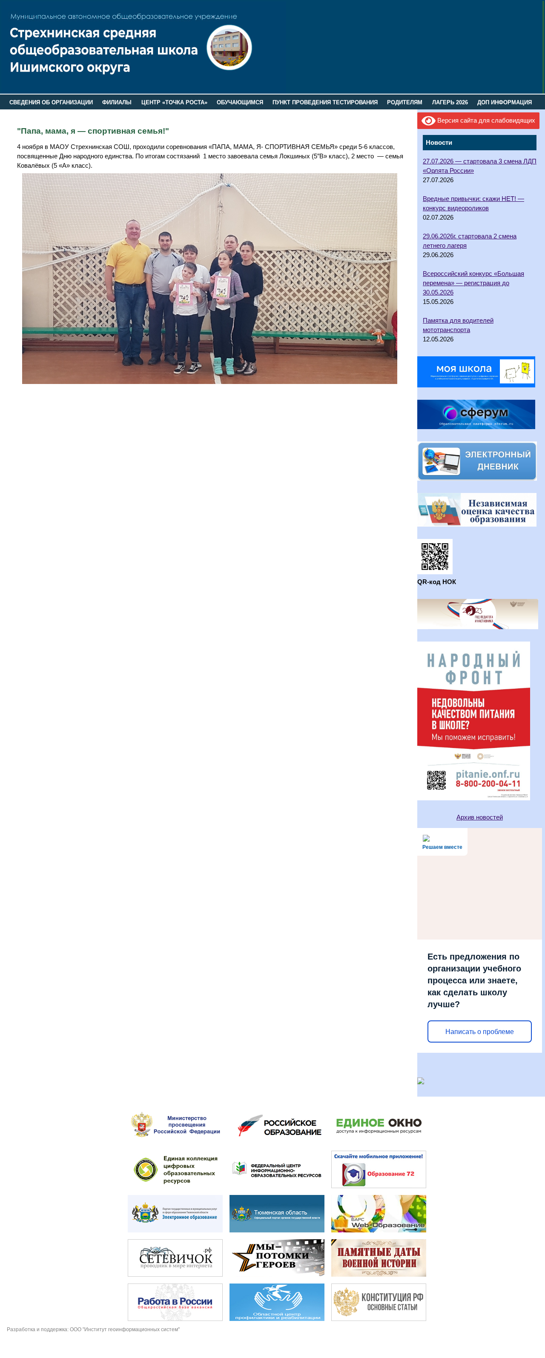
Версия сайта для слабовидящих (485, 120)
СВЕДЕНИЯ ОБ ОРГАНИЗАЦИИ (51, 102)
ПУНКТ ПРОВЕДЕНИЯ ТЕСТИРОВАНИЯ (325, 102)
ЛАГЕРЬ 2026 (450, 102)
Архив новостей (479, 817)
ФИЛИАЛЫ (117, 102)
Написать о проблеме (479, 1031)
